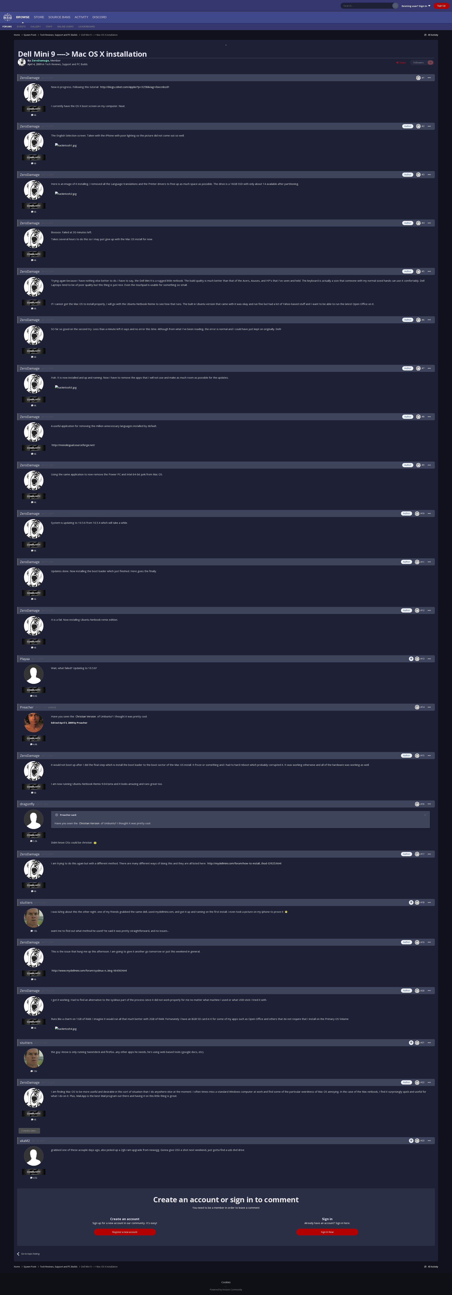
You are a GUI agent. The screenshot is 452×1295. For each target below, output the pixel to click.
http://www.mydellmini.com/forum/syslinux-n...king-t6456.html (89, 970)
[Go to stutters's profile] (33, 918)
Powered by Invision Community (226, 1289)
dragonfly (27, 804)
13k (35, 930)
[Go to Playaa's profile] (33, 674)
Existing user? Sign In (415, 6)
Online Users (65, 26)
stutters (26, 902)
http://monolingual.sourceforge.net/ (73, 445)
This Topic (382, 5)
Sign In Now (327, 1232)
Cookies (226, 1282)
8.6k (34, 695)
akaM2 (25, 1141)
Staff (49, 26)
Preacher (27, 707)
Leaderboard (86, 26)
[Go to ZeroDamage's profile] (22, 62)
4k (34, 115)
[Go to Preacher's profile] (33, 722)
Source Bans (59, 17)
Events (21, 26)
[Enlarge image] (65, 145)
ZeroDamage (40, 60)
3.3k (34, 841)
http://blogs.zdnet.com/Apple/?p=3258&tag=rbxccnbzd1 (135, 87)
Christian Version (86, 716)
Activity (81, 17)
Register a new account (124, 1232)
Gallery (36, 26)
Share (402, 62)
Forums (7, 26)
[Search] (395, 6)
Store (39, 17)
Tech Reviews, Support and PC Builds (66, 64)
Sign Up (441, 5)
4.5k (34, 1177)
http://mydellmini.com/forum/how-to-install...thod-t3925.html (244, 863)
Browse (23, 17)
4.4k (34, 744)
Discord (99, 17)
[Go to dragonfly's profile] (33, 819)
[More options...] (429, 78)
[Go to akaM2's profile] (33, 1156)
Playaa (25, 659)
